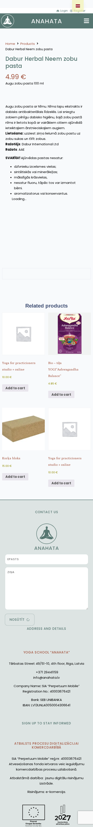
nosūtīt (17, 619)
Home (10, 43)
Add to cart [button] (15, 388)
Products (27, 43)
